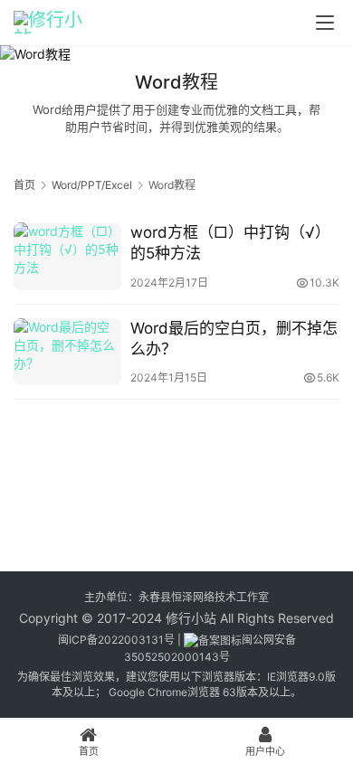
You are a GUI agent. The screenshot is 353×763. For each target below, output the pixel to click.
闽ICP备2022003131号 (116, 639)
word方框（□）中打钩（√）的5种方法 (230, 242)
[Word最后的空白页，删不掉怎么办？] (67, 351)
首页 (24, 185)
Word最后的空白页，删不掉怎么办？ (234, 338)
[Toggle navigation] (325, 22)
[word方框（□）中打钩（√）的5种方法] (67, 255)
